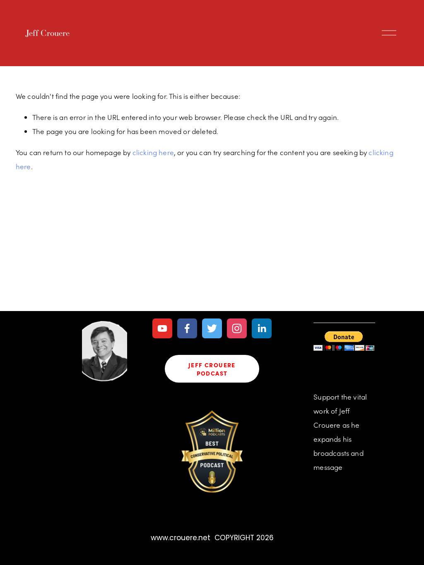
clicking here (153, 152)
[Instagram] (237, 328)
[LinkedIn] (262, 328)
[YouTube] (162, 328)
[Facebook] (187, 328)
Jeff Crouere (47, 33)
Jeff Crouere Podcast (212, 369)
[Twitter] (212, 328)
